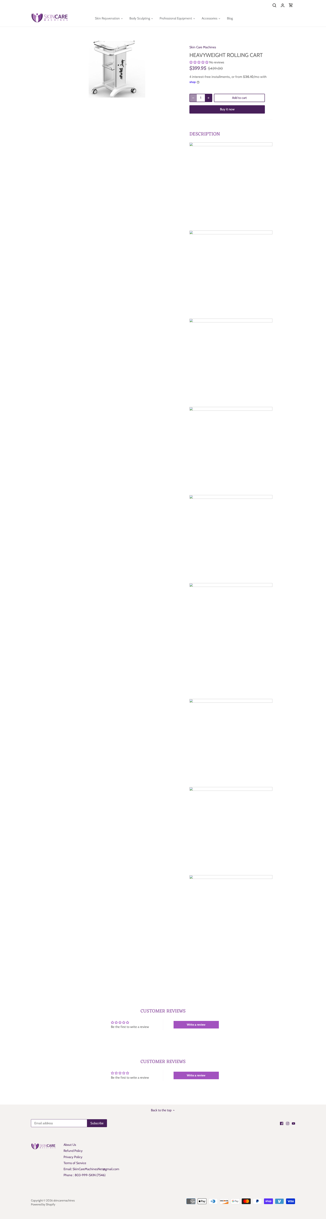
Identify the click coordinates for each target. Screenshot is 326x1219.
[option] (117, 69)
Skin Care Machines (202, 47)
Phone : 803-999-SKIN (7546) (84, 1175)
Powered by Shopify (43, 1204)
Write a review (196, 1024)
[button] (198, 62)
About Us (70, 1145)
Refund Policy (73, 1151)
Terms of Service (75, 1163)
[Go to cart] (291, 5)
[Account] (282, 5)
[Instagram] (287, 1123)
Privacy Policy (73, 1157)
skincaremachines (64, 1200)
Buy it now (227, 109)
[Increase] (208, 98)
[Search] (274, 5)
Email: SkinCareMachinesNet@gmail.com (91, 1169)
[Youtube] (293, 1123)
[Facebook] (281, 1123)
